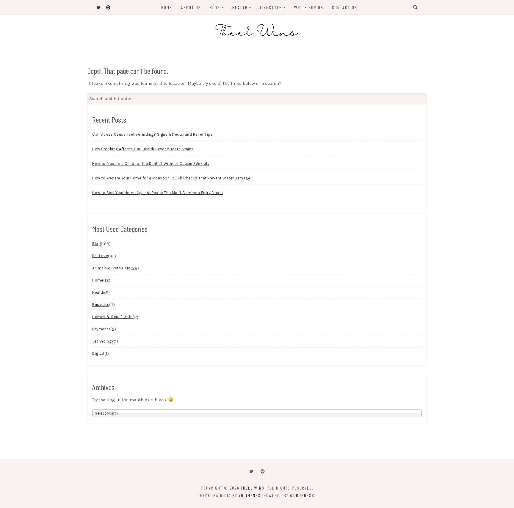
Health (240, 7)
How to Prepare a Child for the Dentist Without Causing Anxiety (150, 163)
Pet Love (100, 256)
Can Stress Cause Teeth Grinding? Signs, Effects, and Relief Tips (152, 134)
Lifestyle (271, 7)
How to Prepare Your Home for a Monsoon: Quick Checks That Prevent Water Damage (171, 178)
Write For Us (308, 7)
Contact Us (344, 7)
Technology (103, 341)
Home (166, 7)
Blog (215, 7)
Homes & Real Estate (112, 317)
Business (100, 304)
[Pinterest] (263, 471)
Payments (101, 329)
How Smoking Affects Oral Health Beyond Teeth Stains (143, 149)
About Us (191, 7)
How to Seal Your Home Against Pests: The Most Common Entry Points (157, 192)
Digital (98, 353)
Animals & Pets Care (111, 268)
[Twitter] (251, 471)
